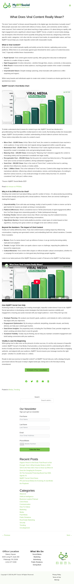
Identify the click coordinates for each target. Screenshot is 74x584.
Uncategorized (25, 528)
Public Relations (25, 517)
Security (22, 522)
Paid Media (23, 515)
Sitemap (56, 580)
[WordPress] (69, 563)
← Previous (6, 535)
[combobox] (22, 444)
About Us (23, 494)
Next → (69, 535)
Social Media (36, 554)
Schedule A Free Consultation (37, 370)
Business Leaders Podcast (29, 499)
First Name (23, 416)
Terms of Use (57, 577)
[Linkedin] (65, 563)
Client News (24, 502)
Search (37, 397)
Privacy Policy (57, 574)
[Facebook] (57, 563)
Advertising (37, 559)
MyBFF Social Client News (29, 478)
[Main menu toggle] (70, 5)
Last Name (23, 424)
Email (22, 432)
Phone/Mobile (24, 441)
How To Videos (25, 507)
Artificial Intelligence (26, 496)
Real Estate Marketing (27, 520)
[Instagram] (61, 563)
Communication (25, 504)
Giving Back (37, 565)
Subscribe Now (34, 449)
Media (11, 389)
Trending (17, 389)
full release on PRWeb (13, 186)
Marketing (23, 509)
